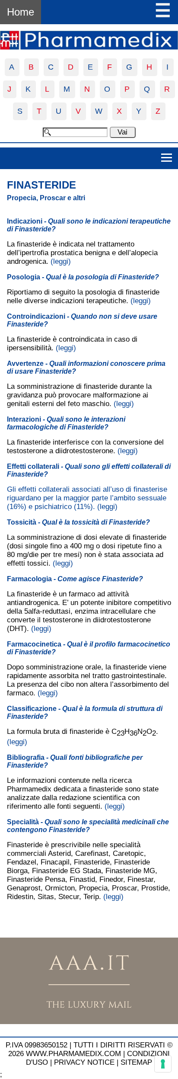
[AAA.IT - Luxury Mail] (89, 1022)
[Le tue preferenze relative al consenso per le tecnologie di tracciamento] (163, 1064)
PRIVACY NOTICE (84, 1062)
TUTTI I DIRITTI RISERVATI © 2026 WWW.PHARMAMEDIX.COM (90, 1049)
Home (20, 12)
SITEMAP (136, 1062)
